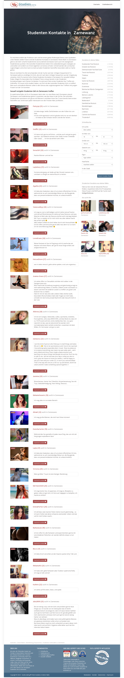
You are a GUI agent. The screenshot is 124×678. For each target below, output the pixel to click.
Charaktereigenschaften (47, 655)
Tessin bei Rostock (97, 72)
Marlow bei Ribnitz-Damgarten (97, 89)
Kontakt (94, 675)
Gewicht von (86, 148)
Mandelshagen (97, 106)
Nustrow (97, 84)
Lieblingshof (97, 98)
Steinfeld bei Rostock (97, 103)
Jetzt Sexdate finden (106, 176)
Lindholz (97, 112)
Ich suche (85, 127)
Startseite (96, 4)
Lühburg (97, 92)
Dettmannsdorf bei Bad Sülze (97, 70)
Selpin (97, 78)
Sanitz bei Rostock (97, 81)
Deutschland (21, 642)
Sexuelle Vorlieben (45, 657)
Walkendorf (97, 101)
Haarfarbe (85, 162)
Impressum (110, 675)
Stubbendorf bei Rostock (97, 64)
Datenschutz (101, 675)
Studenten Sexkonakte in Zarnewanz (54, 642)
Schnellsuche (44, 651)
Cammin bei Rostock (97, 115)
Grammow (97, 86)
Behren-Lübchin (97, 95)
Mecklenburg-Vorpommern (34, 642)
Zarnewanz (54, 106)
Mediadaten (87, 675)
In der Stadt (86, 169)
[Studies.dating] (23, 4)
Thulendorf (97, 117)
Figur (84, 155)
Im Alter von (86, 134)
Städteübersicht (107, 4)
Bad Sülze (97, 109)
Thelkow (97, 75)
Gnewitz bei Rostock (97, 67)
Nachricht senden (39, 124)
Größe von (85, 141)
